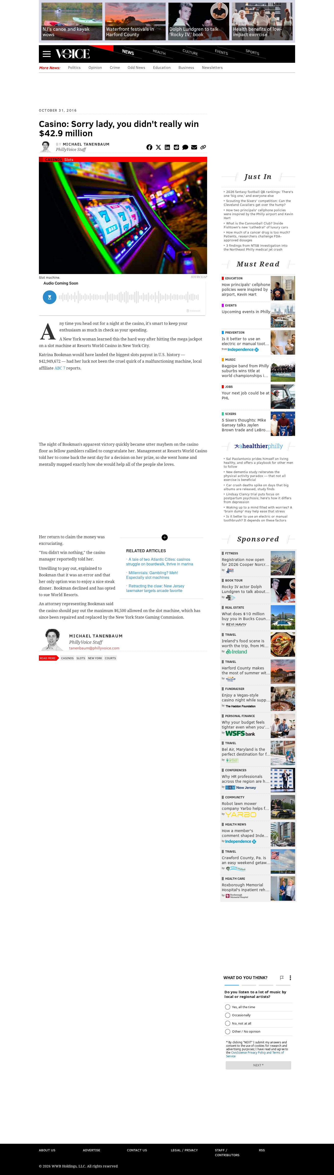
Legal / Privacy (184, 1150)
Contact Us (137, 1150)
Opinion (95, 67)
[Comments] (185, 148)
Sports (252, 52)
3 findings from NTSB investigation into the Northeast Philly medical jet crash (256, 247)
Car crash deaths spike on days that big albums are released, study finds (256, 487)
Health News (235, 824)
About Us (47, 1150)
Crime (115, 67)
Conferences (235, 770)
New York (95, 658)
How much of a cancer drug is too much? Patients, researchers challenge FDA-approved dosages (257, 236)
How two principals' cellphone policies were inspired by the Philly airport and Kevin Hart (258, 214)
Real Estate (234, 607)
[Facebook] (149, 148)
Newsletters (212, 67)
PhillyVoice (72, 54)
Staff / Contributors (227, 1152)
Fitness (231, 553)
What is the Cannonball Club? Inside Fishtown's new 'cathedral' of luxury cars (256, 225)
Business (186, 67)
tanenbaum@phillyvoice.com (94, 647)
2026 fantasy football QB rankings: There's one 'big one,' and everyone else (258, 193)
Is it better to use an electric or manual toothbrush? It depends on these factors (256, 518)
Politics (74, 67)
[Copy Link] (203, 148)
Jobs (229, 386)
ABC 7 (60, 368)
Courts (110, 658)
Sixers (230, 414)
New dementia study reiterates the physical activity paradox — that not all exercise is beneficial (255, 475)
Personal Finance (240, 716)
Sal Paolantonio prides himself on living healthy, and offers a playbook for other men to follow (258, 462)
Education (162, 67)
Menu (47, 54)
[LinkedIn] (167, 148)
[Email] (194, 148)
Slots (68, 159)
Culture (190, 52)
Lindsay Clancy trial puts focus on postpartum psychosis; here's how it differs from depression (257, 498)
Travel (230, 634)
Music (230, 359)
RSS (262, 1150)
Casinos (53, 159)
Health (159, 52)
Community (235, 797)
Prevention (235, 332)
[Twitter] (158, 148)
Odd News (136, 67)
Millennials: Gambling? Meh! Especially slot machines (152, 575)
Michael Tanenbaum (86, 144)
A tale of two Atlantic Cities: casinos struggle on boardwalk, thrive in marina (159, 561)
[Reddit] (176, 148)
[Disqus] (123, 793)
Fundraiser (234, 689)
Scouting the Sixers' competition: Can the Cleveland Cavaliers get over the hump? (257, 202)
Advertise (91, 1150)
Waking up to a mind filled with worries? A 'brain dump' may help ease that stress (258, 509)
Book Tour (234, 580)
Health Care (235, 878)
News (128, 52)
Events (221, 52)
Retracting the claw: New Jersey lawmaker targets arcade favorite (155, 588)
